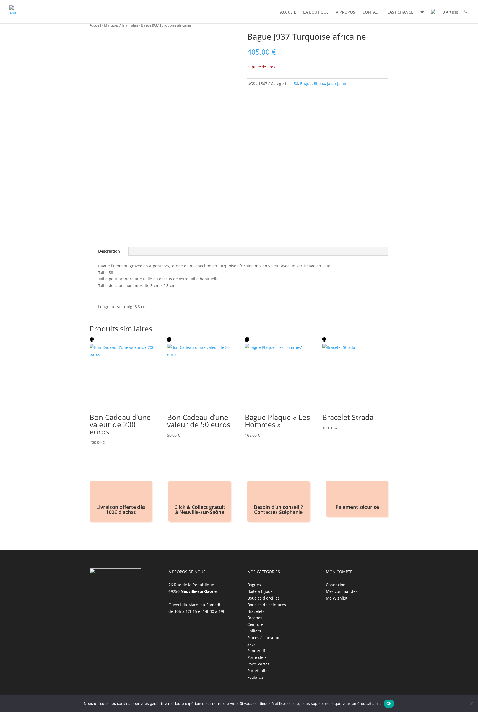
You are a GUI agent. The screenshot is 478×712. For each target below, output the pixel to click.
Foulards (255, 677)
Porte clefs (257, 657)
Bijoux (319, 83)
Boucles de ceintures (266, 604)
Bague (306, 83)
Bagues (254, 584)
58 (296, 83)
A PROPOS (345, 12)
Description (109, 251)
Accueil (95, 25)
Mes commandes (341, 591)
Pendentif (256, 650)
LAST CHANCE (400, 12)
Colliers (254, 631)
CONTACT (371, 12)
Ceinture (255, 624)
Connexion (335, 584)
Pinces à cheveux (263, 637)
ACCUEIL (288, 12)
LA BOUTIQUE (316, 12)
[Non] (471, 703)
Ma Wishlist (336, 598)
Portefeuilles (259, 670)
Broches (254, 617)
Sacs (251, 644)
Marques (111, 25)
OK (389, 703)
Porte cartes (258, 664)
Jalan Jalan (130, 25)
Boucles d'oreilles (263, 598)
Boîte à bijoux (259, 591)
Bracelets (255, 611)
